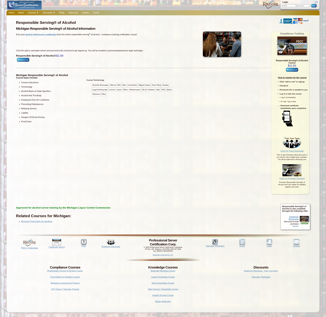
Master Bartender (163, 301)
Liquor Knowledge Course (163, 277)
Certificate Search (57, 247)
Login (314, 6)
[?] (316, 2)
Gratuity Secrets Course (163, 295)
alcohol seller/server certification (41, 34)
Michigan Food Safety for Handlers (36, 221)
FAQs (61, 12)
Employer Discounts (294, 218)
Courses (33, 12)
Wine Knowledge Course (163, 283)
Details (296, 226)
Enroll (96, 12)
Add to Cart (293, 70)
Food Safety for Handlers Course (65, 277)
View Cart (73, 12)
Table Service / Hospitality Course (163, 289)
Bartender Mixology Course (163, 271)
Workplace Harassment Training (65, 283)
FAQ (84, 246)
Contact (85, 12)
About (21, 12)
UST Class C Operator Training (65, 289)
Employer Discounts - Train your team (261, 271)
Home (11, 12)
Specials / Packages (215, 246)
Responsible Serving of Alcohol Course (65, 271)
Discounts (49, 12)
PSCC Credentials (29, 248)
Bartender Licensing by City (163, 255)
